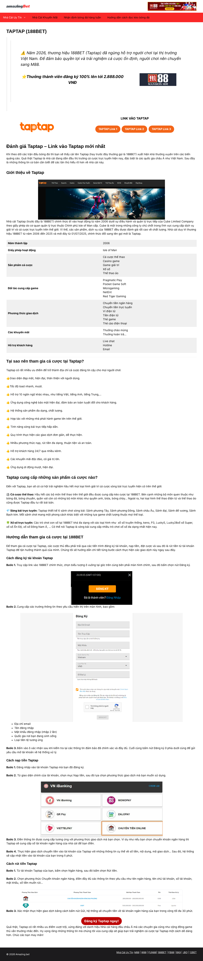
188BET (162, 952)
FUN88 (152, 952)
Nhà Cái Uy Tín (12, 17)
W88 (143, 952)
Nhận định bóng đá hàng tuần (82, 17)
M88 (136, 952)
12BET (193, 952)
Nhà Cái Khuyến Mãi (45, 17)
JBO (185, 952)
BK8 (178, 952)
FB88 (171, 952)
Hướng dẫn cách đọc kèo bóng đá (128, 17)
